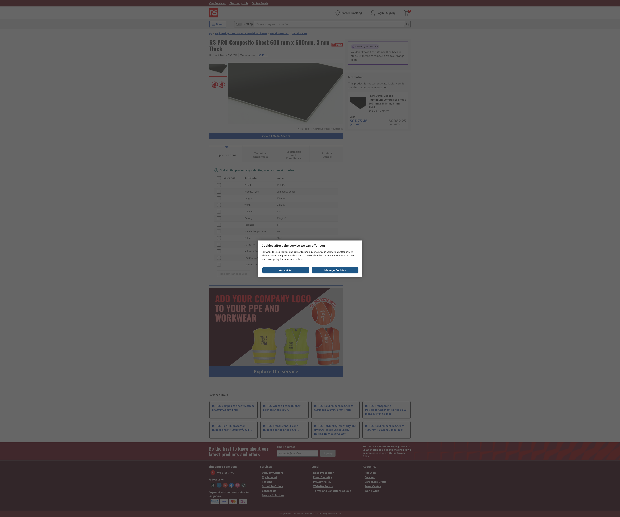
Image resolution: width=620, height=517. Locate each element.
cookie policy (272, 259)
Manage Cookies (335, 270)
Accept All (285, 270)
